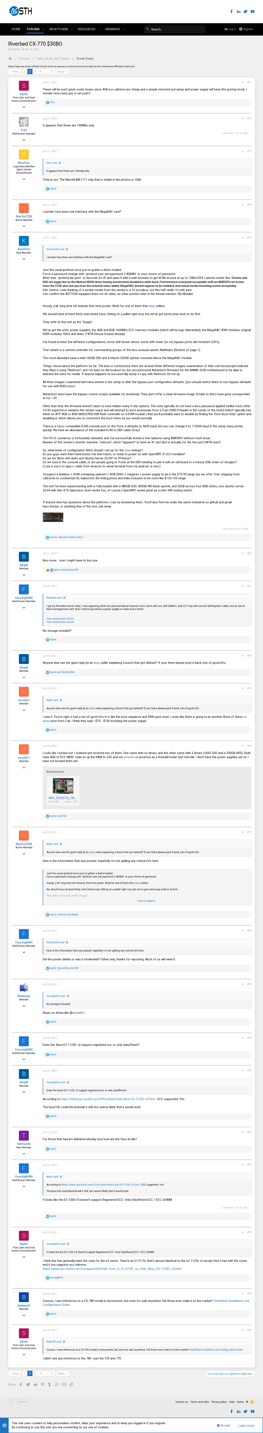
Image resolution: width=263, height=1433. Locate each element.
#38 (249, 1232)
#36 (249, 1132)
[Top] (247, 1402)
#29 (249, 688)
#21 (249, 82)
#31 (249, 832)
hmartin (15, 49)
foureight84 (24, 598)
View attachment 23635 (60, 622)
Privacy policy (219, 1402)
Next (61, 72)
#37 (249, 1164)
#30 (249, 745)
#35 (249, 1070)
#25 (249, 237)
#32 (249, 930)
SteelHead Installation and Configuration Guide (215, 1349)
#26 (249, 553)
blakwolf (24, 1305)
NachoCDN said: (55, 249)
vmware (129, 757)
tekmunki (24, 1144)
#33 (249, 984)
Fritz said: (52, 163)
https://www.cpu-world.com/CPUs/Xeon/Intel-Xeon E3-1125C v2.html (108, 1099)
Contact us (181, 1402)
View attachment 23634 (60, 618)
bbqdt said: (52, 700)
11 (51, 71)
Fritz (24, 130)
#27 (249, 585)
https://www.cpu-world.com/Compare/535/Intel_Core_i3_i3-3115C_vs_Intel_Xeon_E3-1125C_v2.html (112, 1269)
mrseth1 (24, 700)
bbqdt (24, 565)
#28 (249, 655)
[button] (43, 29)
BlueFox (24, 163)
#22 (249, 118)
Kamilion (24, 249)
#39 (249, 1293)
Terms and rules (199, 1402)
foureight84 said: (56, 996)
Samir (24, 94)
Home (240, 1402)
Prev (16, 72)
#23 (249, 151)
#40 (249, 1329)
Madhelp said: (54, 597)
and (66, 569)
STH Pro (22, 1402)
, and (66, 537)
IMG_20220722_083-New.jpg (68, 798)
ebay (152, 306)
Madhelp (23, 996)
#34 (249, 1037)
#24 (249, 204)
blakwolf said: (54, 1341)
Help (231, 1402)
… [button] (45, 71)
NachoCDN (24, 216)
